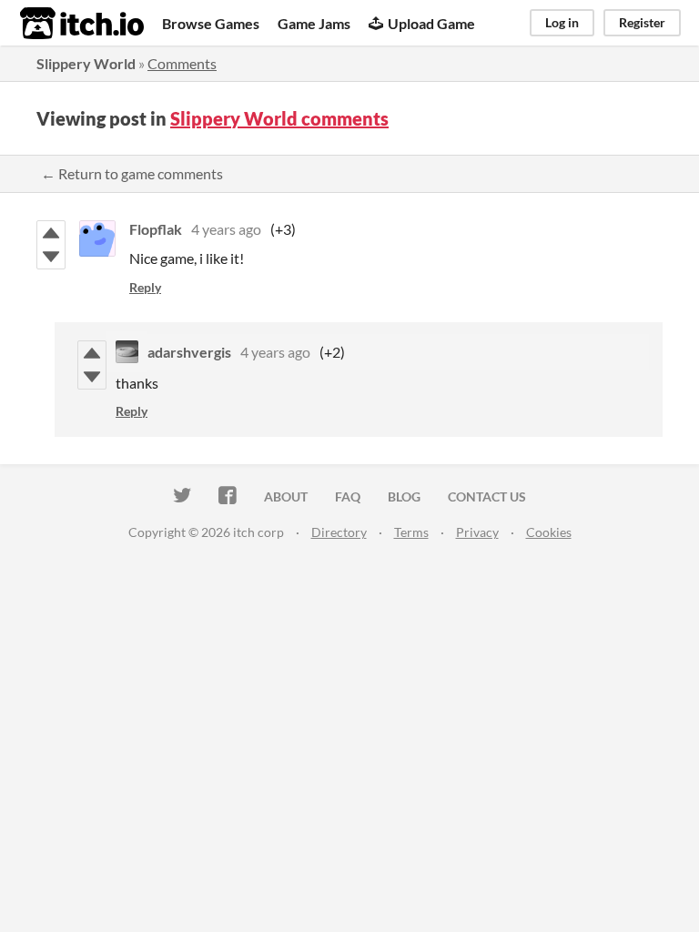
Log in (562, 22)
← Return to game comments (132, 173)
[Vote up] (51, 233)
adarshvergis (189, 351)
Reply (145, 287)
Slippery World (86, 63)
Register (642, 22)
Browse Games (210, 23)
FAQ (347, 496)
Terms (411, 532)
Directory (339, 532)
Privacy (477, 532)
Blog (404, 496)
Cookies (549, 532)
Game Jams (314, 23)
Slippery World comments (279, 118)
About (286, 496)
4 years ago (226, 229)
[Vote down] (51, 256)
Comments (182, 63)
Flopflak (155, 229)
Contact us (487, 496)
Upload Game (431, 23)
